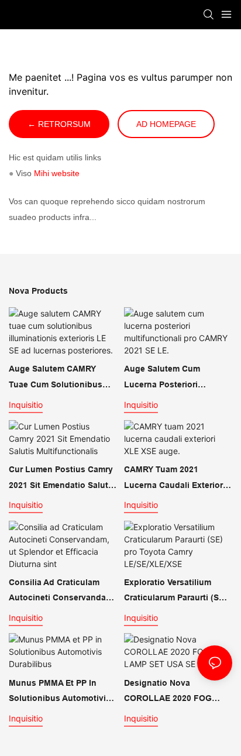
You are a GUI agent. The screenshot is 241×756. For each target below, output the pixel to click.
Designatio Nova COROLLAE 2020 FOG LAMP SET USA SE (168, 692)
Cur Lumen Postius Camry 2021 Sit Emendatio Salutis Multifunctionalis (62, 479)
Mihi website (57, 173)
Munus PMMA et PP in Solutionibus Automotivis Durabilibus (60, 692)
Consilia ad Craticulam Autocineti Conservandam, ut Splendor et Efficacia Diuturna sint (62, 592)
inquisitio (26, 405)
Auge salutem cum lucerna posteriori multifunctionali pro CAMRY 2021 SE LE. (163, 378)
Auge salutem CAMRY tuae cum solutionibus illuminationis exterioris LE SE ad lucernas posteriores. (62, 378)
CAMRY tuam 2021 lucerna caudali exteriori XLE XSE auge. (174, 479)
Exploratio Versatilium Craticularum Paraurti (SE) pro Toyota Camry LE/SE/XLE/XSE (175, 592)
